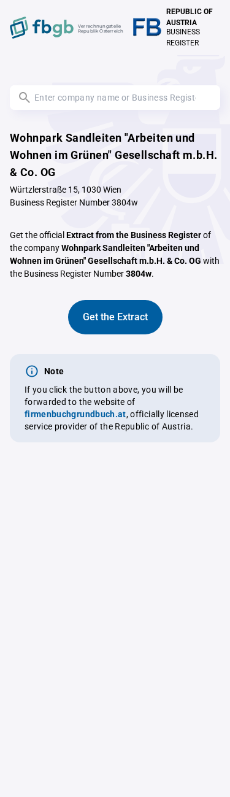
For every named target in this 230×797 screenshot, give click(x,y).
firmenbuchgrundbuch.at (75, 414)
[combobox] (115, 97)
